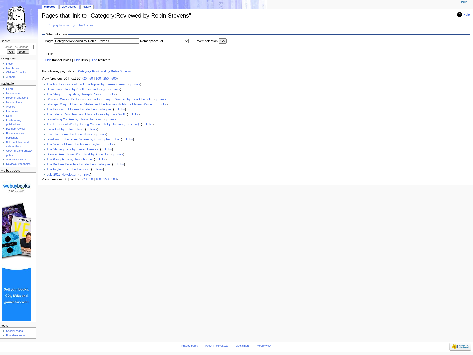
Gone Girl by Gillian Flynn (65, 129)
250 (106, 78)
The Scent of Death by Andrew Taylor (73, 144)
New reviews (14, 93)
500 (114, 78)
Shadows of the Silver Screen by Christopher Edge (83, 139)
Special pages (14, 330)
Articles (10, 106)
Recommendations (17, 97)
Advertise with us (16, 159)
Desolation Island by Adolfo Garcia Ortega (76, 89)
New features (14, 102)
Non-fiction (12, 68)
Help (466, 14)
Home (9, 88)
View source (69, 6)
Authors (11, 76)
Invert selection (207, 41)
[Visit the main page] (19, 19)
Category (49, 6)
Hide (48, 60)
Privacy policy (189, 345)
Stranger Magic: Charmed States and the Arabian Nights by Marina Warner (100, 104)
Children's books (16, 72)
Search (6, 41)
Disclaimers (243, 345)
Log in (464, 1)
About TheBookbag (216, 345)
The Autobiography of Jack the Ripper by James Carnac (86, 84)
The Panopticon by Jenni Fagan (69, 159)
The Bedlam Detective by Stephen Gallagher (78, 164)
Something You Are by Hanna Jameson (74, 119)
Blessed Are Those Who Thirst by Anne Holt (78, 154)
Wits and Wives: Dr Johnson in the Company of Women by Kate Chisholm (99, 99)
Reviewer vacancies (18, 163)
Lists (9, 115)
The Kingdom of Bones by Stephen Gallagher (79, 109)
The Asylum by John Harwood (68, 169)
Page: (49, 41)
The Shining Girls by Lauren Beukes (72, 149)
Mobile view (264, 345)
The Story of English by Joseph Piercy (74, 94)
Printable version (16, 335)
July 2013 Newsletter (61, 174)
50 (91, 78)
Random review (15, 128)
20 (85, 78)
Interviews (12, 111)
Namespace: (149, 41)
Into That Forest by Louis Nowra (69, 134)
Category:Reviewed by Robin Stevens (70, 25)
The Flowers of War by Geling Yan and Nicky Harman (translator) (93, 124)
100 (98, 78)
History (87, 6)
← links (134, 84)
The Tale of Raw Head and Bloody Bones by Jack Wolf (86, 114)
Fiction (10, 63)
